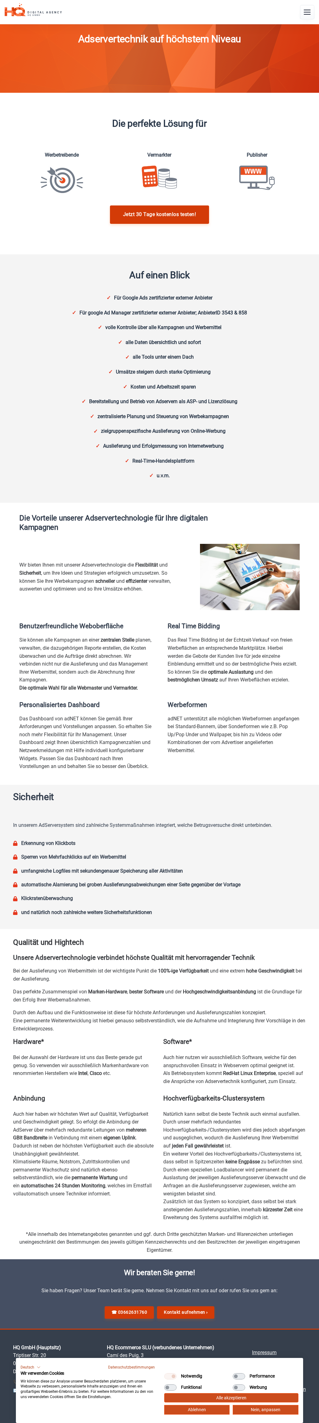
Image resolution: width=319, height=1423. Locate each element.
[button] (30, 1367)
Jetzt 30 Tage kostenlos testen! (159, 214)
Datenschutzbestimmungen (131, 1367)
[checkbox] (170, 1376)
